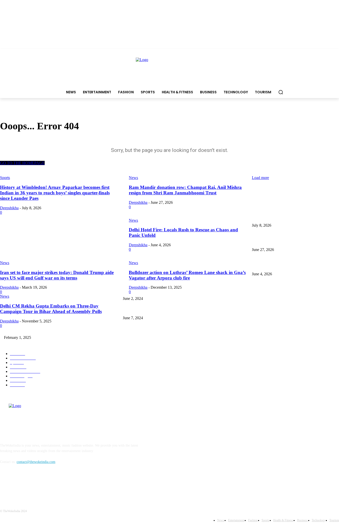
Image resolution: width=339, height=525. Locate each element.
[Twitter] (30, 484)
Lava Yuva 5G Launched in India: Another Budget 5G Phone (294, 290)
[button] (281, 92)
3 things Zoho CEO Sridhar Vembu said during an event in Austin (169, 310)
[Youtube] (43, 484)
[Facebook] (5, 484)
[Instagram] (18, 484)
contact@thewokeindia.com (36, 462)
